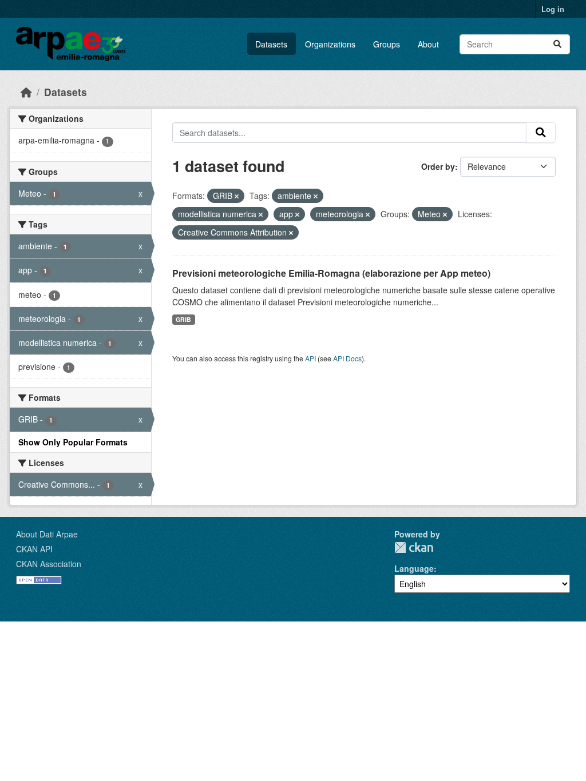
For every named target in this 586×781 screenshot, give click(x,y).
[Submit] (557, 44)
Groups (386, 44)
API (310, 358)
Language (414, 568)
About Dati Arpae (47, 534)
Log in (552, 8)
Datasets (271, 44)
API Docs (347, 358)
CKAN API (34, 549)
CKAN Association (48, 563)
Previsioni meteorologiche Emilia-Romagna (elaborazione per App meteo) (331, 273)
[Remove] (237, 196)
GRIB (183, 319)
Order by (438, 166)
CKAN (413, 547)
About (428, 44)
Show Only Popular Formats (73, 442)
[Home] (26, 92)
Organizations (330, 44)
